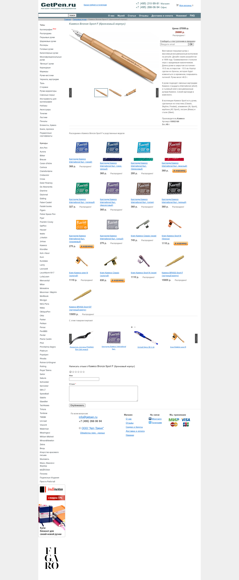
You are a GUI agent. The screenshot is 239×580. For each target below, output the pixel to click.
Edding (43, 198)
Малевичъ (44, 459)
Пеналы (43, 121)
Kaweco (43, 245)
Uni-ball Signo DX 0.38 (146, 347)
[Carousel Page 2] (135, 327)
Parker (43, 319)
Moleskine (44, 288)
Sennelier (44, 385)
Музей (121, 15)
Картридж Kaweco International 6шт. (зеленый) (82, 200)
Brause (43, 159)
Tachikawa (44, 405)
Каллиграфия (46, 29)
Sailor (42, 374)
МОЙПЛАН (45, 469)
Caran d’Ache (46, 163)
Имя (71, 375)
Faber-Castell (46, 202)
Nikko (42, 307)
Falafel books (46, 206)
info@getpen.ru (88, 417)
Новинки (130, 435)
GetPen (43, 225)
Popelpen (44, 354)
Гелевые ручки (46, 48)
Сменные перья (47, 94)
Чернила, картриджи (49, 79)
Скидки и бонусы (134, 426)
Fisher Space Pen (48, 214)
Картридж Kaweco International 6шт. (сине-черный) (111, 166)
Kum (42, 257)
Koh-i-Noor (45, 253)
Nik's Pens (44, 303)
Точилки (43, 113)
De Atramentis (46, 186)
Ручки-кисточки (47, 75)
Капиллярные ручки (49, 52)
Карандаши (45, 67)
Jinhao (43, 241)
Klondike (44, 249)
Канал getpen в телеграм (95, 4)
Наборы (43, 105)
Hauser (43, 229)
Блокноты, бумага (48, 125)
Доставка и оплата (162, 15)
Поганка (43, 473)
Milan (42, 284)
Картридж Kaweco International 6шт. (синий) (80, 160)
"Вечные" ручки (47, 63)
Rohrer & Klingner (48, 362)
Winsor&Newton (47, 440)
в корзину (179, 170)
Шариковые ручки (48, 41)
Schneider (44, 381)
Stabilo (43, 397)
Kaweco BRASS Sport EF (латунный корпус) (80, 308)
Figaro (43, 210)
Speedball (44, 393)
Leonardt (44, 268)
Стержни (44, 87)
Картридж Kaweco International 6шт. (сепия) (142, 200)
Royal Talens (45, 370)
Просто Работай (47, 481)
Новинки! (181, 15)
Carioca (43, 167)
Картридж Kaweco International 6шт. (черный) (174, 200)
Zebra (42, 444)
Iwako (42, 233)
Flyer (42, 217)
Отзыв (72, 384)
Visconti (43, 424)
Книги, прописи (47, 129)
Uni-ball (43, 420)
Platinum (44, 350)
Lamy (42, 264)
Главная (67, 19)
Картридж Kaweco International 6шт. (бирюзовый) (139, 166)
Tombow (43, 413)
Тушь (42, 83)
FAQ (192, 15)
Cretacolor (44, 175)
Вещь (42, 448)
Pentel (43, 335)
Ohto (42, 315)
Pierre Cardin (46, 338)
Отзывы (143, 15)
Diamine (43, 190)
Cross (42, 178)
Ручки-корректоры (48, 90)
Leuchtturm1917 (47, 272)
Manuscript (45, 280)
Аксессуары (45, 109)
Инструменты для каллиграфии (48, 100)
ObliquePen (45, 311)
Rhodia (43, 358)
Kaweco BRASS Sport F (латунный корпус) (172, 274)
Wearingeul (45, 432)
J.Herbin (43, 237)
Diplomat (44, 194)
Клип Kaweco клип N (178, 347)
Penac (43, 327)
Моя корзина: (185, 5)
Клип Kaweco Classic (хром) (143, 235)
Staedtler (44, 401)
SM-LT (43, 389)
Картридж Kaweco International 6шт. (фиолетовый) (108, 202)
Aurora (43, 151)
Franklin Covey (46, 221)
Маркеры (44, 71)
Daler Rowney (46, 182)
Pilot (42, 342)
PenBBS (43, 331)
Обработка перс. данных (92, 432)
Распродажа (45, 33)
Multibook (44, 296)
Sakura (43, 378)
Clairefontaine (46, 171)
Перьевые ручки (79, 19)
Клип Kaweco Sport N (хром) (144, 272)
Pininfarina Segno (48, 346)
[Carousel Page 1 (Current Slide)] (132, 327)
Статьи (132, 15)
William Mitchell (47, 436)
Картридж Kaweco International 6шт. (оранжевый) (77, 238)
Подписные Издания (49, 477)
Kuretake (44, 260)
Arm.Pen (43, 147)
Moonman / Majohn (48, 292)
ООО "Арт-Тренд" (93, 428)
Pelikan (43, 323)
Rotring (43, 366)
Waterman (44, 428)
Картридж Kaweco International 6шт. (114, 347)
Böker (42, 155)
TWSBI (43, 417)
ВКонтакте (157, 418)
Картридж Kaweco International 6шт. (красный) (174, 164)
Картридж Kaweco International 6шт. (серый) (111, 237)
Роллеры (44, 45)
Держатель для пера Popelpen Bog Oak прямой (82, 348)
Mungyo (43, 299)
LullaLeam (44, 276)
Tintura (43, 409)
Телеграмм (157, 422)
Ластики (43, 117)
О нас (111, 15)
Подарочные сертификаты (46, 134)
